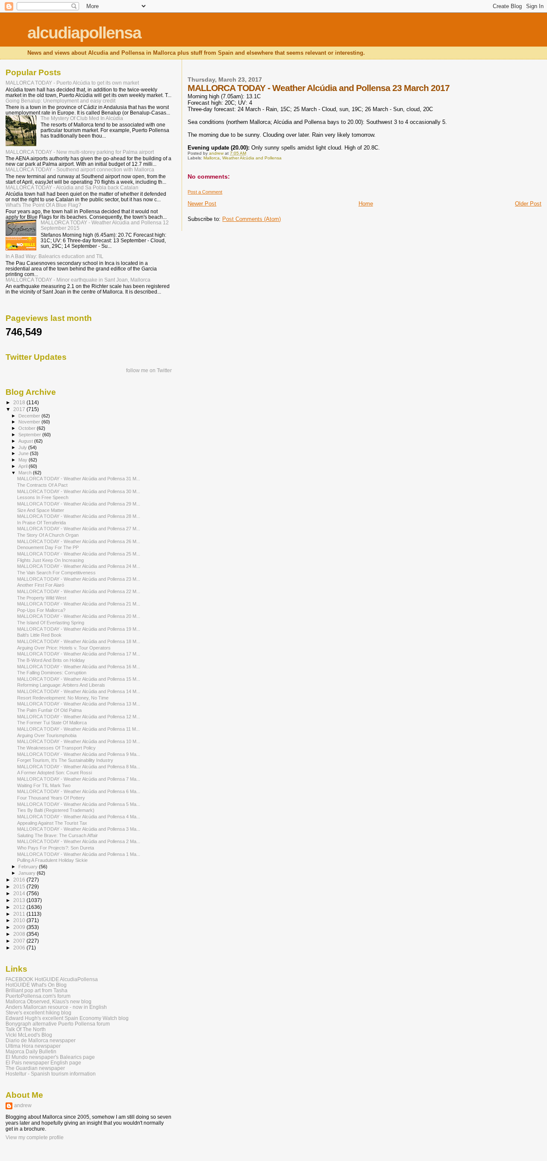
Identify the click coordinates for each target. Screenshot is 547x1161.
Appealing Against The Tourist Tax (52, 823)
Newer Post (202, 203)
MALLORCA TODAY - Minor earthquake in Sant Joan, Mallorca (78, 279)
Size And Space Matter (40, 510)
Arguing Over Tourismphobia (46, 735)
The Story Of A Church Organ (48, 535)
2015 (19, 886)
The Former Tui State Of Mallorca (52, 722)
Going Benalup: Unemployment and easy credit (60, 100)
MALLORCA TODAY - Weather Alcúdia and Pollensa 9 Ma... (78, 754)
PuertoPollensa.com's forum (38, 996)
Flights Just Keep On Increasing (50, 560)
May (23, 459)
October (27, 428)
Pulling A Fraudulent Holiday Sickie (52, 860)
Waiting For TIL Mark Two (44, 785)
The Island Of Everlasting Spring (50, 622)
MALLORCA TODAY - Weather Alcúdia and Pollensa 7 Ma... (78, 779)
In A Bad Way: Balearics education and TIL (54, 256)
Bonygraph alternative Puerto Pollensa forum (58, 1023)
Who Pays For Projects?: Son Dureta (55, 847)
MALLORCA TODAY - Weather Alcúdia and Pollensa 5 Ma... (78, 804)
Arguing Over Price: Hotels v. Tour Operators (64, 647)
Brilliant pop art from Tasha (37, 990)
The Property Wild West (41, 597)
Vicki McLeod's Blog (29, 1035)
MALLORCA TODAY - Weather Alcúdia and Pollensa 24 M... (78, 566)
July (23, 447)
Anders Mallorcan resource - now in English (56, 1007)
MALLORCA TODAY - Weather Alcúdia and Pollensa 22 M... (78, 591)
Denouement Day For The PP (48, 547)
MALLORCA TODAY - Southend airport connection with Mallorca (80, 169)
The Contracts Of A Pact (42, 485)
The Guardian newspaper (35, 1068)
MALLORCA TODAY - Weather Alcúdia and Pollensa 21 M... (78, 603)
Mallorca (211, 158)
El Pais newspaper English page (43, 1062)
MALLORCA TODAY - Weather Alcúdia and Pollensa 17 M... (78, 653)
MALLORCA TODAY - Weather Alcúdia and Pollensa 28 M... (78, 516)
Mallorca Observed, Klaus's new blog (48, 1001)
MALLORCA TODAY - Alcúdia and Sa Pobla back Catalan (72, 187)
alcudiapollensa (84, 33)
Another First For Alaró (40, 585)
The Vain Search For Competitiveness (56, 572)
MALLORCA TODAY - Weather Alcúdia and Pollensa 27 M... (78, 528)
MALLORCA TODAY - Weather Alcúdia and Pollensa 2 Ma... (78, 841)
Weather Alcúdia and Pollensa (252, 158)
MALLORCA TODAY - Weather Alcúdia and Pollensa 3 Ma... (78, 829)
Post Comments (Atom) (251, 219)
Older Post (528, 203)
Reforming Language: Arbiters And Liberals (61, 685)
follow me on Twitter (149, 370)
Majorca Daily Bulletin (31, 1051)
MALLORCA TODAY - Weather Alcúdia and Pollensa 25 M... (78, 553)
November (29, 421)
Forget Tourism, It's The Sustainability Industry (65, 760)
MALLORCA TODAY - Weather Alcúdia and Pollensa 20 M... (78, 616)
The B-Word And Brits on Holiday (51, 660)
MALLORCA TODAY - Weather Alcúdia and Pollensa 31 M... (78, 478)
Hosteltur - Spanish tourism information (51, 1073)
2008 (19, 934)
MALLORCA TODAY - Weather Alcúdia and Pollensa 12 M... (78, 716)
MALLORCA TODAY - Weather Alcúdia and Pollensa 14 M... (78, 691)
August (26, 441)
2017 (19, 409)
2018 (19, 402)
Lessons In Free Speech (42, 497)
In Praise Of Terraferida (41, 522)
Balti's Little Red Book (39, 635)
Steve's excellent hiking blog (38, 1012)
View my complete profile (35, 1137)
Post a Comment (205, 191)
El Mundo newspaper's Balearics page (50, 1057)
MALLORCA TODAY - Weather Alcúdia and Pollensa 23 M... (78, 579)
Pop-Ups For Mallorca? (41, 610)
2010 (19, 920)
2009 (19, 927)
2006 (19, 947)
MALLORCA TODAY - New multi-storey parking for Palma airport (80, 152)
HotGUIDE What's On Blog (36, 985)
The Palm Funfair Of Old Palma (49, 710)
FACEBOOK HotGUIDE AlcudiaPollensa (52, 979)
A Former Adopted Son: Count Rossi (54, 772)
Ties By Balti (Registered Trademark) (55, 810)
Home (366, 203)
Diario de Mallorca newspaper (41, 1040)
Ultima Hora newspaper (33, 1046)
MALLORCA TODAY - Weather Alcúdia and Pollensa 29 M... (78, 503)
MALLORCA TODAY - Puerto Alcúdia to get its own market (72, 82)
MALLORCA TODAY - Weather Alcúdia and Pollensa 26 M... (78, 541)
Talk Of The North (26, 1029)
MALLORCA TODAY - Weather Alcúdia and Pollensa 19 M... (78, 629)
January (27, 873)
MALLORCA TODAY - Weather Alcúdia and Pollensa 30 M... (78, 491)
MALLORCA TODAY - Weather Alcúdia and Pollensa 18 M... (78, 641)
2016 (19, 879)
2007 (19, 940)
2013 (19, 900)
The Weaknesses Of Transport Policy (56, 747)
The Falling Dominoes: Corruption (51, 672)
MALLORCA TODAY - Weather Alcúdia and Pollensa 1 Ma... (78, 854)
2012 (19, 907)
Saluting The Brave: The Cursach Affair (57, 835)
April (23, 466)
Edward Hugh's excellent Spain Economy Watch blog (67, 1018)
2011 (19, 914)
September (30, 434)
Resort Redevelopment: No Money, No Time (63, 697)
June (24, 453)
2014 (19, 893)
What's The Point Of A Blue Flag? (43, 205)
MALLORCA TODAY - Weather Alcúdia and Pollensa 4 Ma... (78, 816)
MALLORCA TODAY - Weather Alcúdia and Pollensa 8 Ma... (78, 766)
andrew (23, 1105)
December (29, 415)
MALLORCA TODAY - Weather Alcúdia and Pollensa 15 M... (78, 679)
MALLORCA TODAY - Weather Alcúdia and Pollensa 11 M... (78, 729)
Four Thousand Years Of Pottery (51, 797)
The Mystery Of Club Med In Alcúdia (82, 118)
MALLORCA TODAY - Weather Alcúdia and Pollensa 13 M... (78, 703)
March (25, 472)
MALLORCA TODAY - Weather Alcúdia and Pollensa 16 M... (78, 666)
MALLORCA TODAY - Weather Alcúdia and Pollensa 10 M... (78, 741)
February (28, 866)
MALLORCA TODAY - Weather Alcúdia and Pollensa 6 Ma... (78, 791)
